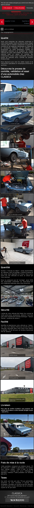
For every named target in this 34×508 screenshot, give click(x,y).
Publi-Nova (31, 506)
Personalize (30, 8)
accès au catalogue (9, 29)
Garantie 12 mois (10, 21)
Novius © (16, 506)
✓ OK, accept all (7, 8)
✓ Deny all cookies (19, 8)
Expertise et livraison (25, 22)
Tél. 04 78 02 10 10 (17, 500)
